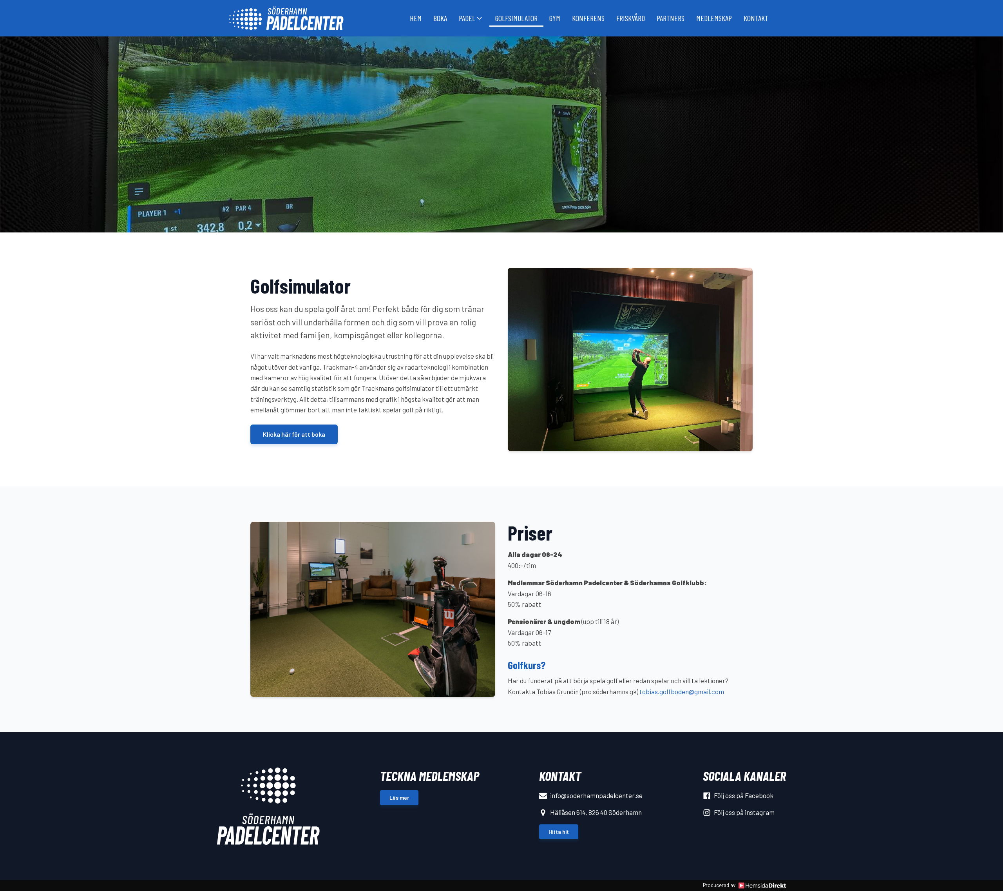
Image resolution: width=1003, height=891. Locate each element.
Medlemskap (714, 18)
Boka (440, 18)
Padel (467, 18)
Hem (416, 18)
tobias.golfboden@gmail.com (681, 691)
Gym (554, 18)
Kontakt (756, 18)
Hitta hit (559, 831)
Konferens (588, 18)
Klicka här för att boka (294, 434)
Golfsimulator (516, 18)
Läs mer (399, 797)
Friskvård (630, 18)
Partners (670, 18)
